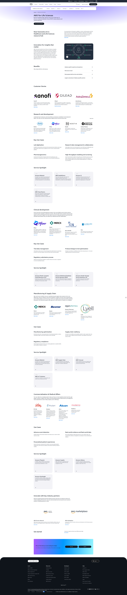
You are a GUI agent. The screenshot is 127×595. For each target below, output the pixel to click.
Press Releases (30, 581)
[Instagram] (92, 589)
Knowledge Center (86, 573)
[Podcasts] (97, 589)
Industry (35, 12)
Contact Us (84, 567)
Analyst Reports (49, 579)
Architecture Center (49, 575)
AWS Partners (48, 581)
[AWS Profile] (96, 1)
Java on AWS (66, 575)
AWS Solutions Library (50, 573)
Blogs (29, 579)
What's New (30, 577)
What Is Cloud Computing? (32, 569)
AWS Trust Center (49, 571)
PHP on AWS (66, 577)
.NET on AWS (66, 571)
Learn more (66, 37)
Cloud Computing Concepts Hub (33, 573)
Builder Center (66, 567)
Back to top (63, 585)
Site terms (33, 591)
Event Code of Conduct (87, 581)
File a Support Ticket (86, 569)
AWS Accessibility (86, 577)
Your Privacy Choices (39, 591)
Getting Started (48, 567)
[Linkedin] (90, 589)
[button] (41, 4)
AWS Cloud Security (31, 575)
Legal (83, 579)
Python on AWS (67, 573)
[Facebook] (89, 589)
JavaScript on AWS (67, 579)
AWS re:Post (85, 571)
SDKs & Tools (66, 569)
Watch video (51, 132)
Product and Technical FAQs (51, 577)
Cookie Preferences (49, 591)
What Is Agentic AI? (31, 571)
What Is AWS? (30, 567)
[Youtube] (95, 589)
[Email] (98, 589)
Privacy (29, 591)
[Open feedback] (126, 297)
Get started (66, 532)
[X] (87, 589)
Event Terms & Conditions (87, 583)
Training (47, 569)
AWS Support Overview (87, 575)
